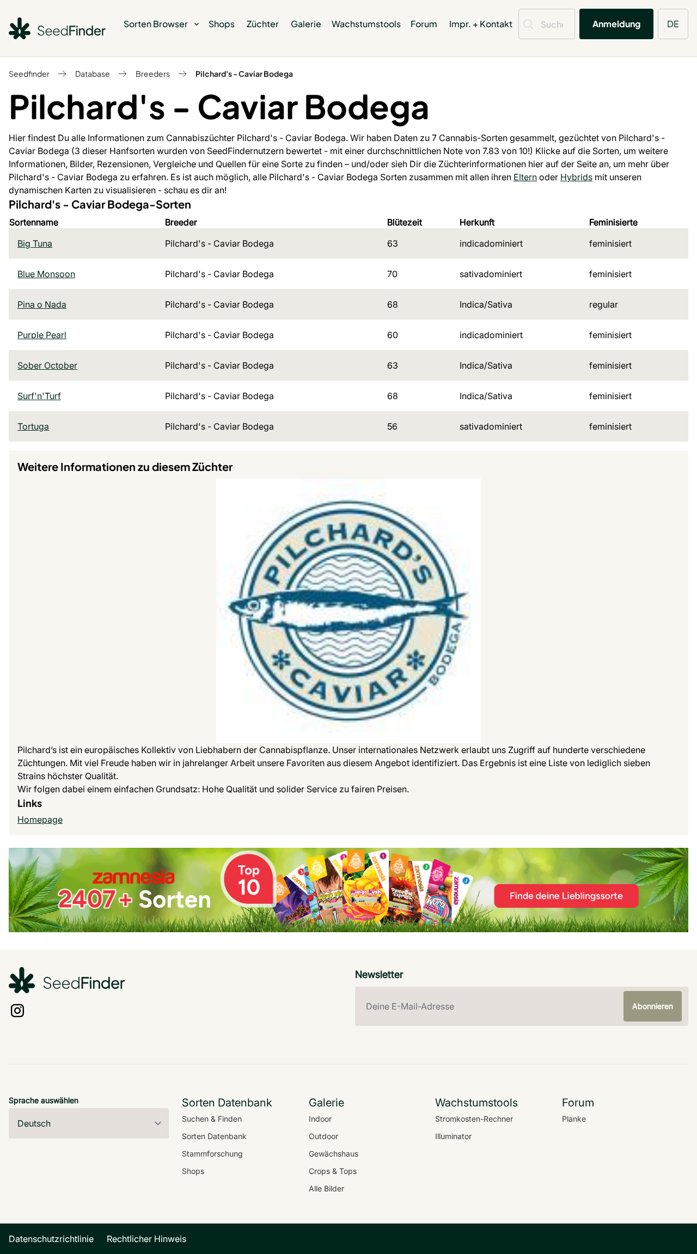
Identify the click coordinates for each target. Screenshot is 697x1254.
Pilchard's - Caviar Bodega (244, 73)
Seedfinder (29, 73)
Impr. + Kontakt (480, 23)
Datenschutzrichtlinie (51, 1238)
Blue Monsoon (46, 273)
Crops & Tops (333, 1171)
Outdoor (323, 1136)
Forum (424, 23)
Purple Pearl (41, 334)
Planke (574, 1118)
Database (92, 73)
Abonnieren (652, 1006)
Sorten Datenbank (214, 1136)
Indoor (320, 1118)
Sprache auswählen (43, 1100)
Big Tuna (34, 243)
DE (673, 23)
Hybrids (576, 177)
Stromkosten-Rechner (474, 1118)
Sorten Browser (156, 23)
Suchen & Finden (212, 1118)
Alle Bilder (326, 1188)
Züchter (263, 23)
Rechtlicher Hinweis (146, 1238)
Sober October (47, 365)
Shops (222, 23)
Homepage (40, 819)
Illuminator (453, 1136)
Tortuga (33, 426)
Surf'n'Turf (39, 395)
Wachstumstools (366, 23)
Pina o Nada (41, 304)
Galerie (306, 23)
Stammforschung (212, 1153)
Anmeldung (616, 23)
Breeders (153, 73)
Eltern (525, 177)
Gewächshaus (333, 1153)
